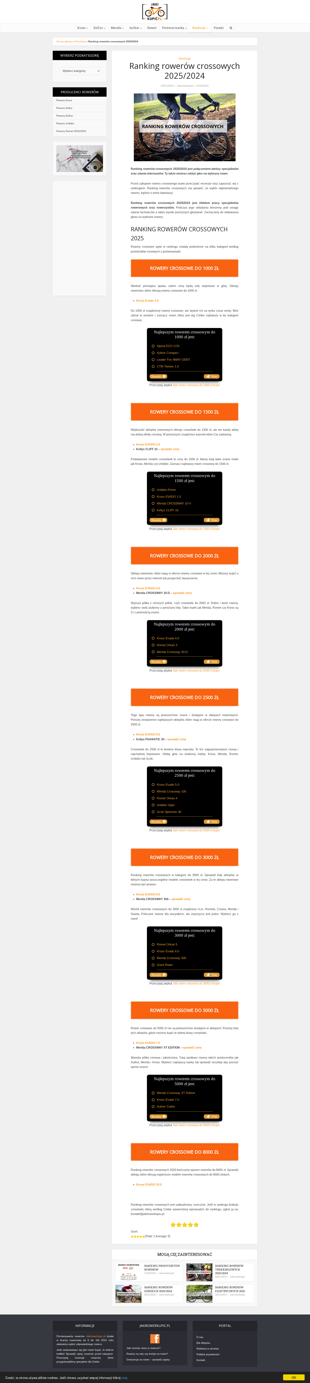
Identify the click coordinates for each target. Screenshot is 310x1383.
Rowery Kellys (64, 108)
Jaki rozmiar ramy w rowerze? (143, 1348)
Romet (152, 28)
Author (134, 28)
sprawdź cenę (182, 592)
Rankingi (199, 28)
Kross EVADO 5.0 (148, 734)
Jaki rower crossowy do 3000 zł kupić (196, 983)
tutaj (124, 1377)
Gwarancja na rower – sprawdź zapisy (148, 1359)
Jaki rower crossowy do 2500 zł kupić (196, 830)
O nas (199, 1337)
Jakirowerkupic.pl (95, 1336)
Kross (81, 28)
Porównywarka (173, 28)
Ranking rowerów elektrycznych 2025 (230, 1289)
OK (294, 1377)
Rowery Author (64, 115)
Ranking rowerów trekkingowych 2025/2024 (229, 1269)
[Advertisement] (79, 238)
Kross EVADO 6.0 (148, 894)
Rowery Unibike (65, 123)
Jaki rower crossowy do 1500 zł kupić (196, 528)
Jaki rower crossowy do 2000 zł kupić (196, 670)
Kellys (98, 28)
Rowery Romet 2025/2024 (71, 131)
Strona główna (64, 41)
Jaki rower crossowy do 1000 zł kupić (196, 385)
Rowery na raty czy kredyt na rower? (147, 1353)
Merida (116, 28)
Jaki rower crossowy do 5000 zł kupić (196, 1125)
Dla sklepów (203, 1342)
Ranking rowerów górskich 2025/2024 (158, 1289)
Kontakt (200, 1360)
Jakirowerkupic (185, 85)
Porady (219, 28)
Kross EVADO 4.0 (148, 588)
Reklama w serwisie (207, 1348)
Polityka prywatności (207, 1354)
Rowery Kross (64, 100)
